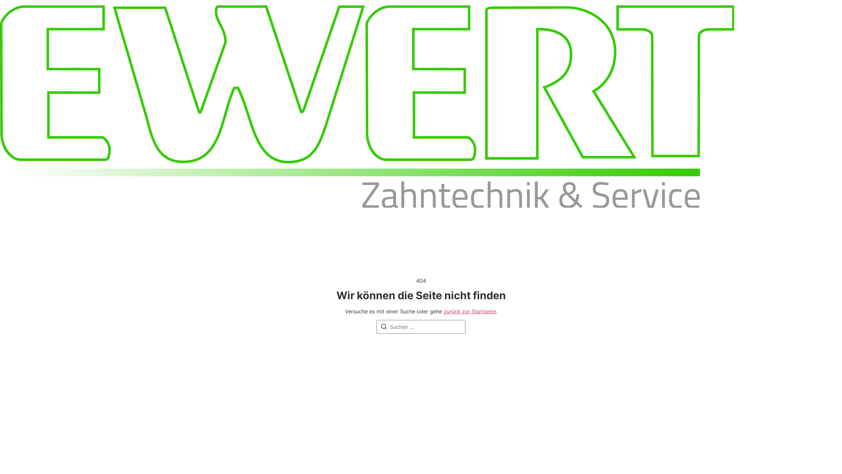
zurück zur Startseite (470, 311)
